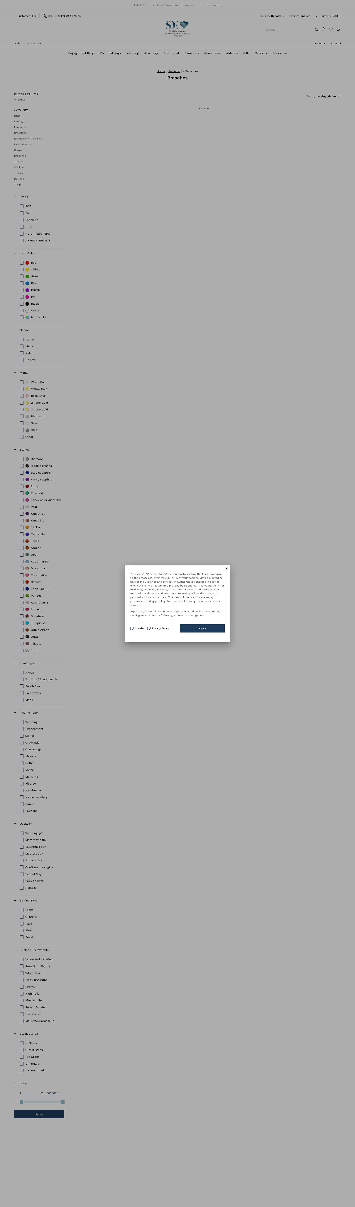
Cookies (140, 628)
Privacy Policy (160, 628)
